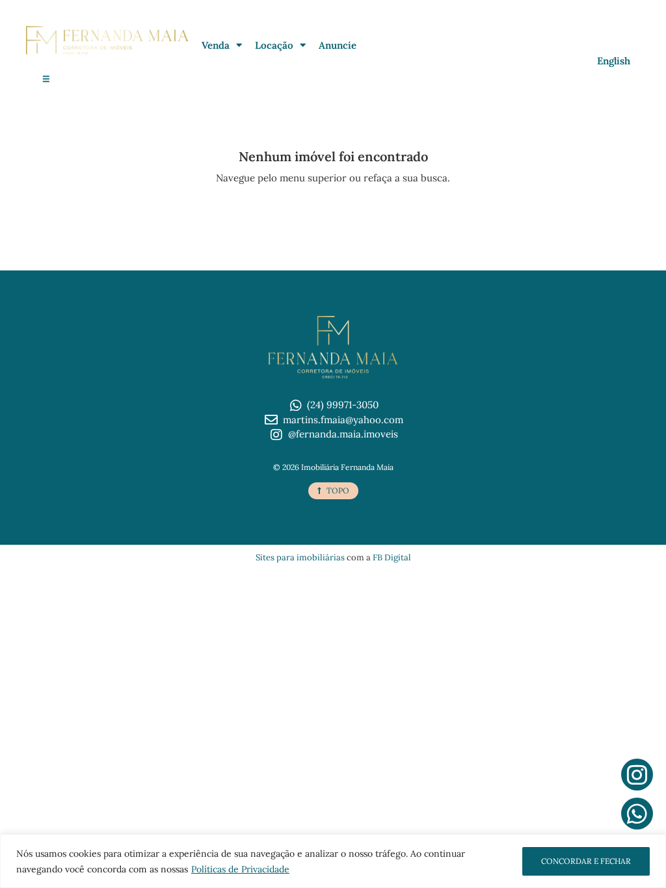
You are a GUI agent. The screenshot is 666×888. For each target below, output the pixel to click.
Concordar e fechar (586, 861)
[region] (333, 861)
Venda (216, 45)
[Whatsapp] (637, 813)
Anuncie (337, 45)
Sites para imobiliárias (300, 557)
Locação (274, 45)
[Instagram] (637, 774)
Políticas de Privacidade (240, 869)
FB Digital (392, 557)
